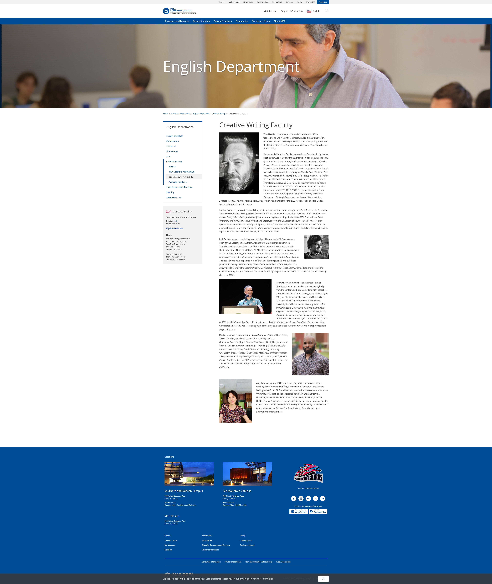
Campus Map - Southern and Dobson (180, 505)
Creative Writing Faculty (181, 176)
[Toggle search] (327, 11)
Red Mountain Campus (237, 491)
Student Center (233, 2)
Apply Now (323, 2)
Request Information (292, 11)
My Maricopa (248, 2)
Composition (172, 141)
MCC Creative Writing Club (181, 171)
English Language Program (179, 187)
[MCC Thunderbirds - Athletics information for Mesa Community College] (308, 473)
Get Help (168, 550)
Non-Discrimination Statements (258, 562)
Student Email (277, 2)
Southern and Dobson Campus (184, 491)
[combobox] (315, 11)
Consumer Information (211, 562)
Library (299, 2)
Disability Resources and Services (216, 545)
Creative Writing (218, 113)
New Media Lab (173, 197)
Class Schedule (262, 2)
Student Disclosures (210, 550)
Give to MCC (310, 2)
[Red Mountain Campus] (247, 475)
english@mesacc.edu (174, 228)
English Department (231, 66)
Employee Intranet (247, 545)
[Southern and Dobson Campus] (189, 475)
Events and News (261, 21)
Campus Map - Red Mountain (235, 505)
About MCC (279, 21)
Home (165, 113)
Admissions (207, 535)
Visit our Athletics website (308, 488)
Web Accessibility (283, 562)
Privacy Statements (233, 562)
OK (323, 578)
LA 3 (175, 221)
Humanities (172, 151)
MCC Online (172, 516)
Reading (170, 192)
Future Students (201, 21)
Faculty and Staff (174, 136)
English (316, 11)
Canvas (221, 2)
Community (242, 21)
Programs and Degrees (177, 21)
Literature (171, 146)
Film (168, 156)
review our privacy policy (240, 578)
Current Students (223, 21)
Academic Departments (180, 113)
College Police (246, 540)
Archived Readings (178, 182)
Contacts (289, 2)
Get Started (270, 11)
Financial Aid (207, 540)
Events (172, 166)
